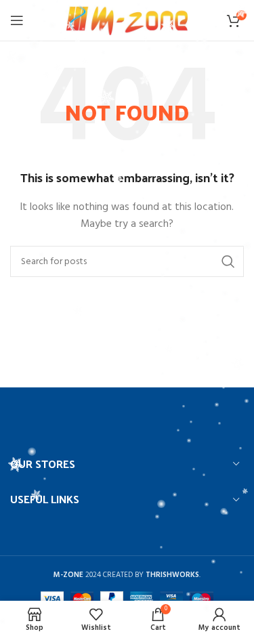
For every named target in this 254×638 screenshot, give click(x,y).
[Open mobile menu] (16, 20)
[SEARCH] (228, 261)
